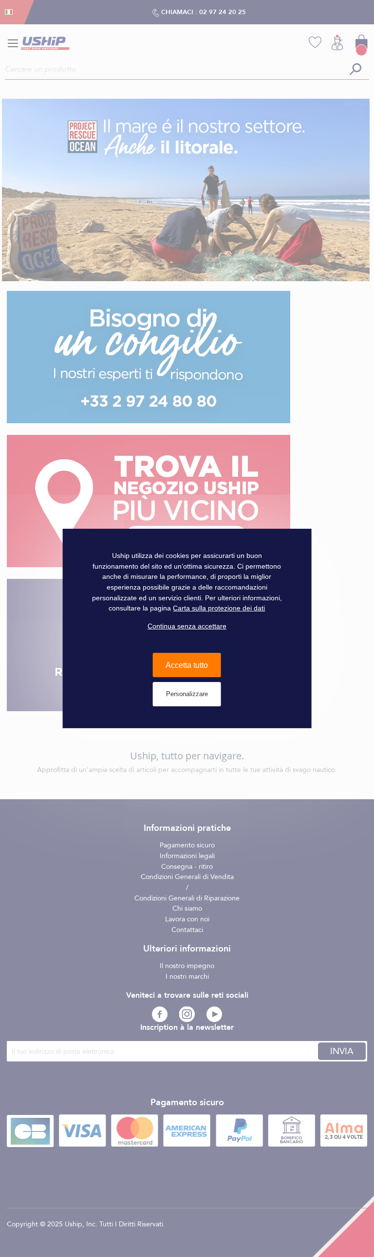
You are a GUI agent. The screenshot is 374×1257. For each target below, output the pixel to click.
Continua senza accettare (187, 626)
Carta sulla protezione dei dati (219, 608)
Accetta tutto (187, 665)
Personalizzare (187, 694)
